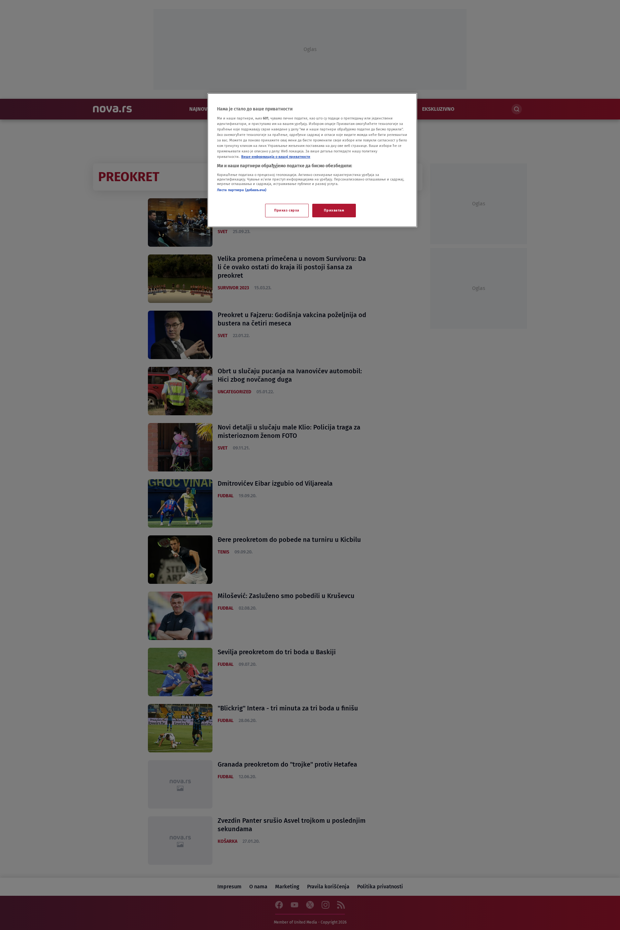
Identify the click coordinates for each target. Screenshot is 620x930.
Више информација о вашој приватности (275, 156)
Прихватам (334, 210)
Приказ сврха (286, 210)
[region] (312, 160)
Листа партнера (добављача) (241, 190)
